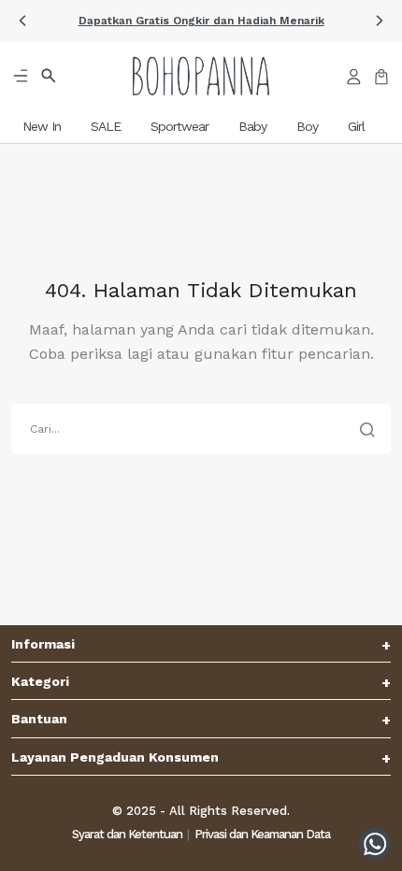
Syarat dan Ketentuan (127, 834)
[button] (201, 21)
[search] (201, 429)
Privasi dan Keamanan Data (262, 834)
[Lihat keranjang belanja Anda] (381, 75)
